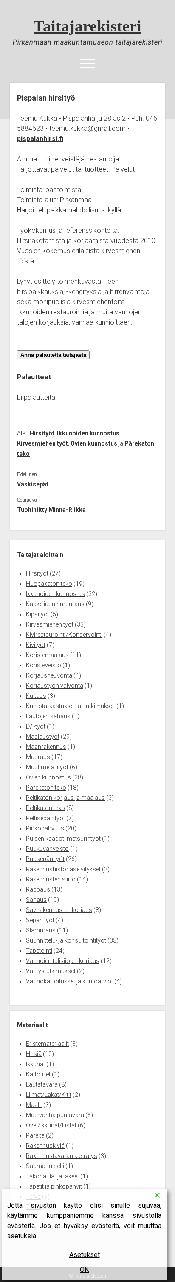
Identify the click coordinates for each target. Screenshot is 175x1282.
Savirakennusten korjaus (59, 909)
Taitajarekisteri (87, 26)
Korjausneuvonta (49, 675)
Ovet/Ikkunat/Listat (51, 1125)
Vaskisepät (32, 484)
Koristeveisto (43, 665)
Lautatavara (42, 1084)
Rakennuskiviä (45, 1145)
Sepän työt (40, 920)
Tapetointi (39, 950)
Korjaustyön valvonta (54, 685)
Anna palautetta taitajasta (53, 355)
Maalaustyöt (42, 736)
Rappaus (38, 889)
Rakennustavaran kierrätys (61, 1155)
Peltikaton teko (45, 808)
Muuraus (38, 757)
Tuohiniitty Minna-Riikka (51, 509)
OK (84, 1269)
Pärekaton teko (46, 787)
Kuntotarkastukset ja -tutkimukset (70, 706)
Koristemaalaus (47, 655)
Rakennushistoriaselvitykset (63, 869)
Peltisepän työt (45, 818)
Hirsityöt (42, 433)
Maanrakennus (46, 746)
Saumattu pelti (45, 1166)
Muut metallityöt (47, 767)
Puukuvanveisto (47, 848)
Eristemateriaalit (47, 1043)
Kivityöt (35, 644)
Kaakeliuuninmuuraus (55, 604)
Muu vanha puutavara (55, 1115)
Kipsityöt (37, 614)
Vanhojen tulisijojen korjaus (62, 960)
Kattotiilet (38, 1074)
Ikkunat (35, 1064)
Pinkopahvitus (45, 828)
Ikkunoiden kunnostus (88, 433)
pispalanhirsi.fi (40, 139)
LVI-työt (35, 726)
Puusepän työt (45, 859)
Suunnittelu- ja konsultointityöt (66, 940)
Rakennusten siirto (51, 879)
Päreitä (35, 1135)
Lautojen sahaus (48, 716)
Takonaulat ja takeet (52, 1176)
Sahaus (36, 899)
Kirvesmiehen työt (42, 443)
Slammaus (41, 930)
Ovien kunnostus (94, 443)
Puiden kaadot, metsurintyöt (63, 838)
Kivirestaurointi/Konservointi (64, 634)
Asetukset (84, 1255)
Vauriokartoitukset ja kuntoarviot (69, 981)
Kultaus (36, 695)
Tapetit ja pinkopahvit (54, 1186)
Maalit (34, 1104)
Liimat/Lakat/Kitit (48, 1094)
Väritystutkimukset (51, 971)
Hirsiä (34, 1053)
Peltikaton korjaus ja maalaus (65, 797)
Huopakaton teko (49, 583)
